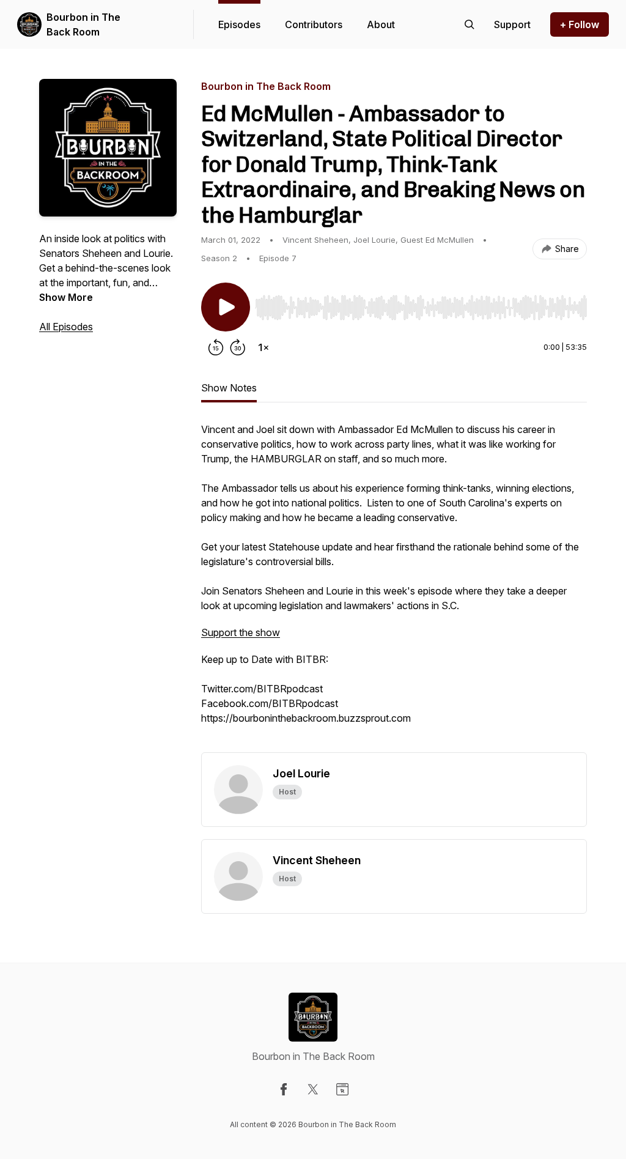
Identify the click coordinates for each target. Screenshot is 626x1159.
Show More (66, 297)
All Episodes (66, 326)
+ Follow (579, 24)
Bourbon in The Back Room (83, 24)
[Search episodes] (469, 24)
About (381, 24)
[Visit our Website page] (342, 1089)
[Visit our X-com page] (313, 1089)
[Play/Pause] (225, 307)
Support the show (240, 632)
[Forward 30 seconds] (237, 347)
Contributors (313, 24)
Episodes (239, 24)
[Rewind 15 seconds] (215, 347)
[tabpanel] (394, 587)
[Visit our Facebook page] (284, 1089)
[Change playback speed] (263, 347)
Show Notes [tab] (229, 388)
